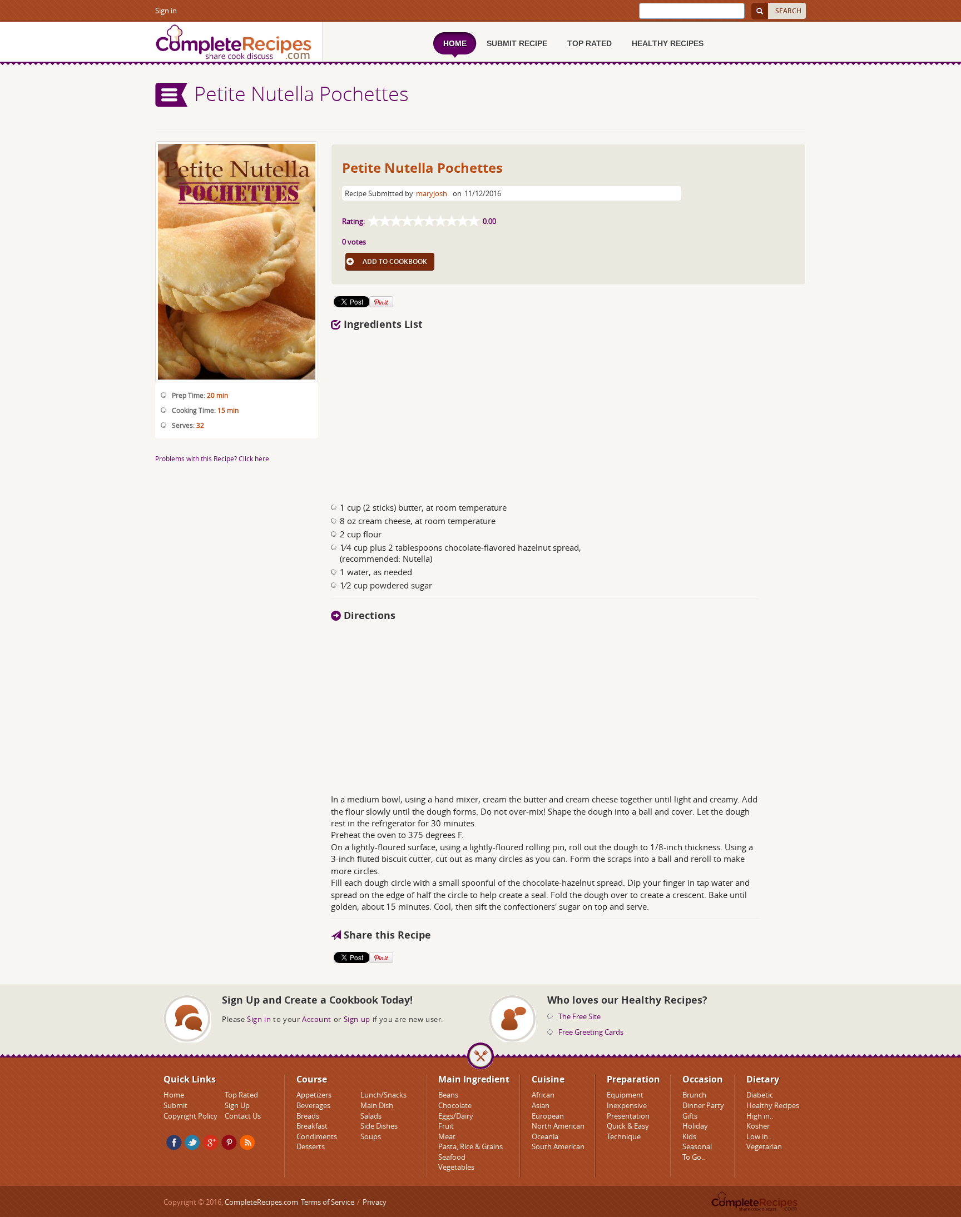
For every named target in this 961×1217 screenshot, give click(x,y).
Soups (370, 1136)
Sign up (357, 1019)
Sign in (166, 11)
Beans (448, 1095)
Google (211, 1142)
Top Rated (241, 1095)
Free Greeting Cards (590, 1032)
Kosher (758, 1126)
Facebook (174, 1142)
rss (247, 1142)
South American (558, 1146)
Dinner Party (703, 1105)
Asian (540, 1105)
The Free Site (579, 1016)
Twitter (192, 1142)
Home (174, 1095)
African (543, 1095)
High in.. (759, 1116)
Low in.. (758, 1136)
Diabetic (759, 1095)
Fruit (446, 1126)
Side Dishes (379, 1126)
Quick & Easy (628, 1126)
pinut (229, 1142)
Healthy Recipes (772, 1105)
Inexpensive (627, 1105)
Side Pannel (172, 94)
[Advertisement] (568, 413)
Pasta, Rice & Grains (470, 1146)
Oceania (545, 1136)
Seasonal (697, 1146)
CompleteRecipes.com (261, 1202)
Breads (307, 1116)
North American (558, 1126)
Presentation (628, 1116)
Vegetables (456, 1167)
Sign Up (237, 1105)
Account (316, 1019)
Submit (175, 1105)
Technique (624, 1136)
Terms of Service (327, 1202)
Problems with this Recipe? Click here (212, 458)
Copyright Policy (190, 1116)
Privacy (375, 1202)
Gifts (689, 1116)
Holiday (695, 1126)
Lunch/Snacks (383, 1095)
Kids (689, 1136)
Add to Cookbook (395, 261)
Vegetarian (764, 1146)
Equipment (625, 1095)
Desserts (310, 1146)
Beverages (313, 1105)
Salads (371, 1116)
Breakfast (312, 1126)
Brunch (694, 1095)
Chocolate (455, 1105)
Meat (446, 1136)
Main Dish (376, 1105)
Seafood (451, 1157)
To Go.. (693, 1157)
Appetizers (313, 1095)
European (548, 1116)
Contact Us (243, 1116)
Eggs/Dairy (455, 1116)
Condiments (316, 1136)
